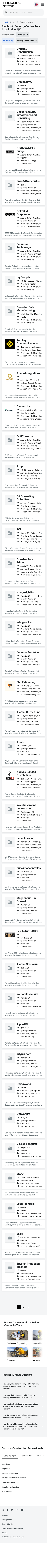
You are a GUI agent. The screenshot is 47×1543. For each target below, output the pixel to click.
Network (8, 6)
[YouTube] (22, 1510)
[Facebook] (7, 1510)
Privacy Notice (7, 1520)
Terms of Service (7, 1524)
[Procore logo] (12, 3)
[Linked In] (3, 1510)
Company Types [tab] (10, 1456)
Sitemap (4, 1533)
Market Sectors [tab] (26, 1456)
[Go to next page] (28, 1307)
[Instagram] (17, 1510)
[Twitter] (12, 1510)
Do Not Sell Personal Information (12, 1528)
